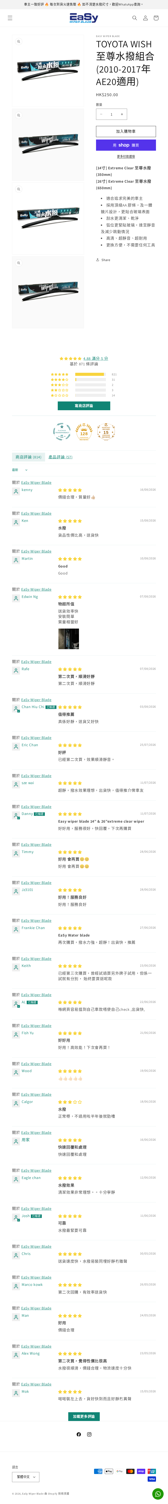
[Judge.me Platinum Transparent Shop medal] (62, 431)
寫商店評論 (84, 405)
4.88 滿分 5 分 (95, 358)
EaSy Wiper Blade (36, 482)
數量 (99, 105)
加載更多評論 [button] (84, 1416)
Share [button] (106, 260)
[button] (10, 18)
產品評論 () (61, 457)
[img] (84, 358)
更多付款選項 (126, 156)
